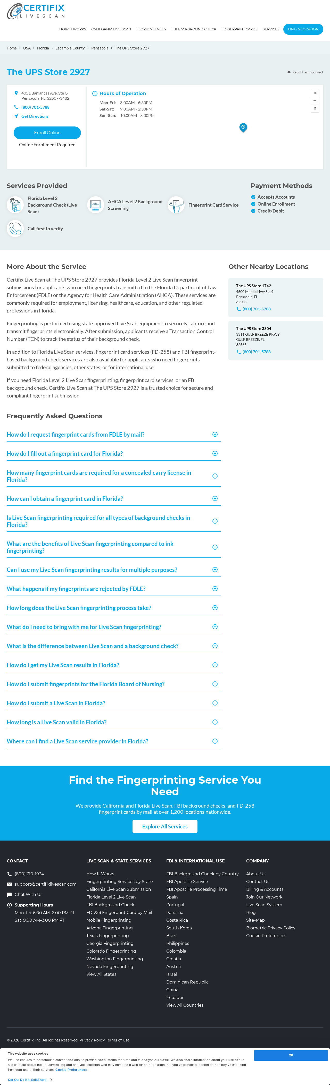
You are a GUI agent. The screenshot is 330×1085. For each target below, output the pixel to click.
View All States (101, 974)
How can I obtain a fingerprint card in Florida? (65, 498)
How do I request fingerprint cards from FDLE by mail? (75, 434)
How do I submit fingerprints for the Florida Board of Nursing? (85, 684)
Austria (173, 966)
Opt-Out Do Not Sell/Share (27, 1080)
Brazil (171, 935)
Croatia (173, 958)
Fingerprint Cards (239, 29)
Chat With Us (29, 894)
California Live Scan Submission (118, 889)
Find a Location (303, 29)
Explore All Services (165, 826)
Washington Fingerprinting (114, 958)
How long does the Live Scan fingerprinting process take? (79, 607)
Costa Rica (177, 920)
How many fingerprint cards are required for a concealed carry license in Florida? (99, 476)
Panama (174, 912)
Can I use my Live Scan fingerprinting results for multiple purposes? (92, 569)
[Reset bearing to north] (315, 108)
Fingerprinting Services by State (119, 881)
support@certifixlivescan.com (46, 884)
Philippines (177, 943)
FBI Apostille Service (187, 881)
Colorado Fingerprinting (111, 951)
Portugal (175, 904)
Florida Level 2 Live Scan (111, 897)
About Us (256, 873)
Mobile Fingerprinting (108, 920)
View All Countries (185, 1005)
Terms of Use (117, 1040)
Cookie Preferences (266, 935)
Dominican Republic (187, 982)
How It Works (72, 29)
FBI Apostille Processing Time (196, 889)
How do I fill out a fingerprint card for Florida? (65, 453)
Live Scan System (264, 904)
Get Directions (34, 116)
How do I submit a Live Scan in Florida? (56, 703)
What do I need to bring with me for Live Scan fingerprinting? (84, 626)
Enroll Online (47, 132)
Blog (251, 912)
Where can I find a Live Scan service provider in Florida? (77, 741)
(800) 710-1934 (29, 873)
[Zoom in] (315, 93)
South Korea (179, 928)
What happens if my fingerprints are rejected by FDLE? (76, 588)
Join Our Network (264, 897)
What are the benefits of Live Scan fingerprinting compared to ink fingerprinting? (90, 547)
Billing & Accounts (265, 889)
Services (271, 29)
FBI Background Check (193, 29)
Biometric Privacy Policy (270, 928)
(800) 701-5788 (35, 107)
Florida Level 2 (151, 29)
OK (291, 1055)
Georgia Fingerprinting (110, 943)
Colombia (176, 951)
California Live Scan (111, 29)
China (172, 989)
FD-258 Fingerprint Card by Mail (119, 912)
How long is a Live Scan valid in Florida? (56, 722)
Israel (171, 974)
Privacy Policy (92, 1040)
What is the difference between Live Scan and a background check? (92, 645)
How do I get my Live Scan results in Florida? (63, 665)
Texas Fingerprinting (107, 935)
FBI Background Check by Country (202, 873)
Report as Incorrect (307, 72)
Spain (172, 897)
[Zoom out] (315, 101)
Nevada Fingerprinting (109, 966)
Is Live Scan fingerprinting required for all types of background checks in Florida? (98, 521)
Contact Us (257, 881)
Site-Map (255, 920)
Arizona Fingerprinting (109, 928)
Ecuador (175, 997)
